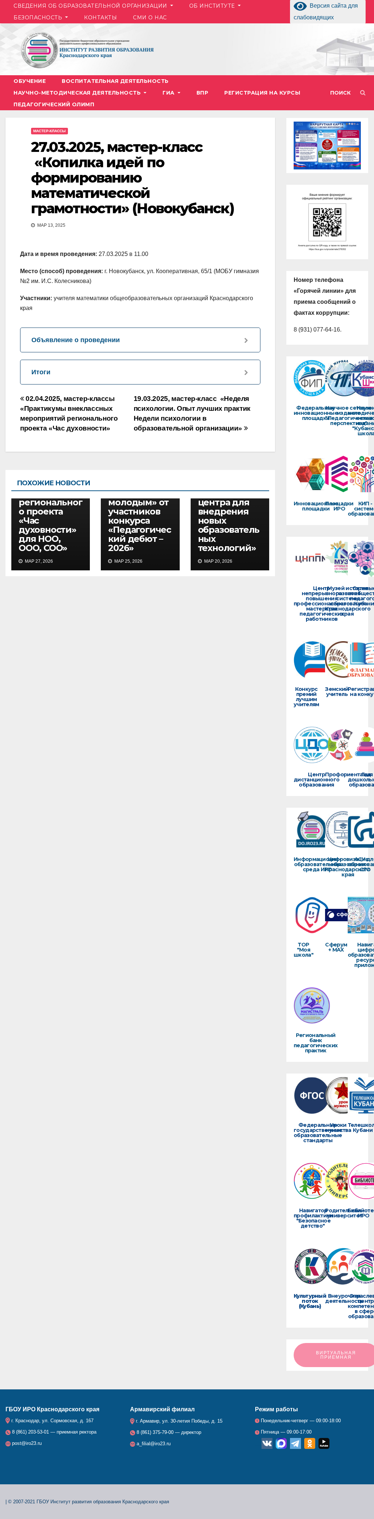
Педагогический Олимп (54, 104)
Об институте (213, 6)
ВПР (202, 92)
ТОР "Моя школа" (303, 949)
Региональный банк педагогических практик (315, 1043)
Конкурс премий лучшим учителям (306, 697)
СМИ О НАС (150, 17)
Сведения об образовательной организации (91, 6)
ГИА (169, 92)
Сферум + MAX (336, 947)
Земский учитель (336, 691)
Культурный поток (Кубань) (310, 1301)
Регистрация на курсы (262, 92)
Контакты (100, 17)
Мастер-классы (49, 131)
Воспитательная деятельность (115, 81)
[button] (344, 92)
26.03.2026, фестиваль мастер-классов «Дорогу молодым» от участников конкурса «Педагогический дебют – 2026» (139, 502)
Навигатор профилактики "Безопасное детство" (313, 1218)
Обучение (30, 81)
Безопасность (39, 17)
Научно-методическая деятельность (78, 92)
